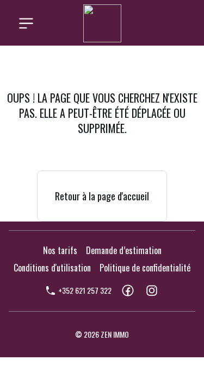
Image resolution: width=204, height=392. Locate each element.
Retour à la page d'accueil (102, 196)
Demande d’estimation (124, 250)
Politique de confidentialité (145, 267)
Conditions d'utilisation (52, 267)
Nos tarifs (60, 250)
